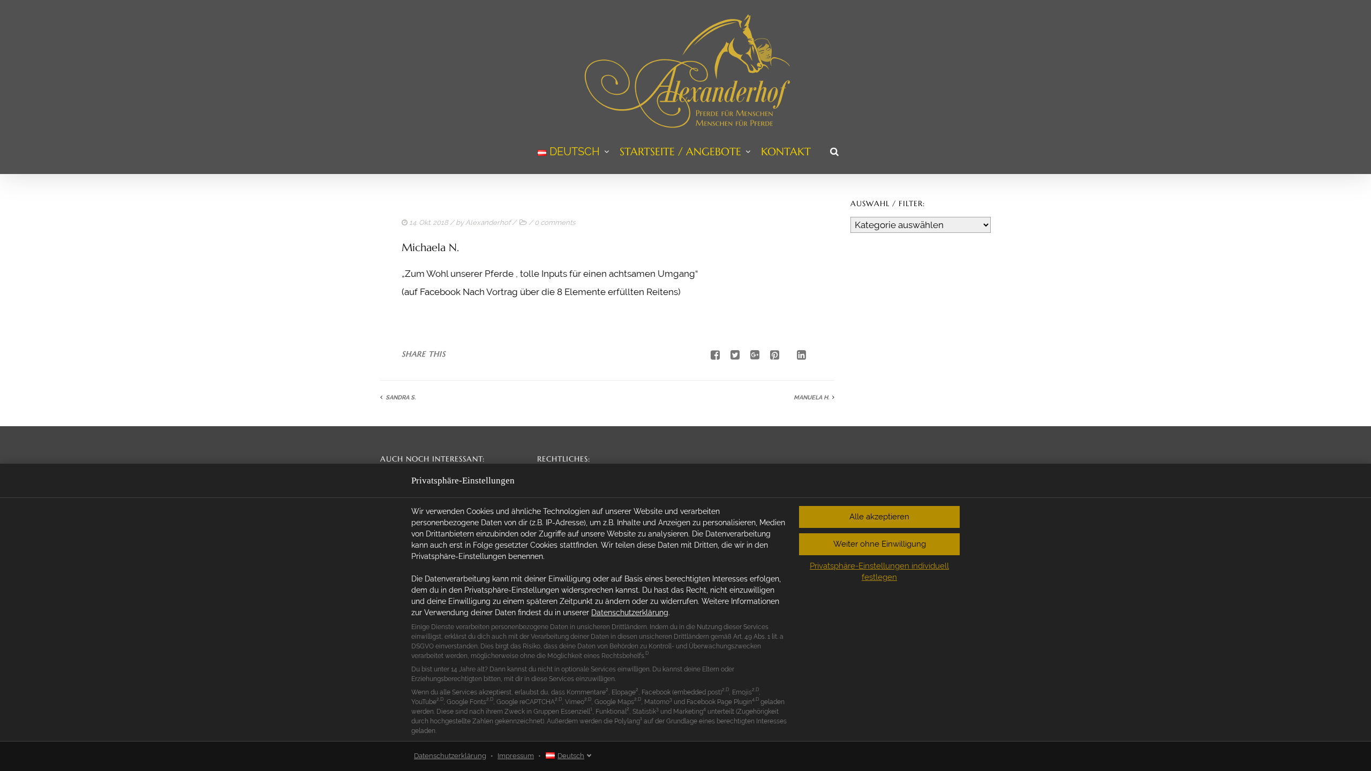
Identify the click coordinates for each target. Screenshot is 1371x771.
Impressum (516, 756)
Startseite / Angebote (680, 151)
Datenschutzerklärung (629, 612)
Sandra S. (401, 397)
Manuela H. (811, 397)
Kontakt (786, 151)
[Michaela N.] (731, 355)
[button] (879, 517)
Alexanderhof (487, 222)
